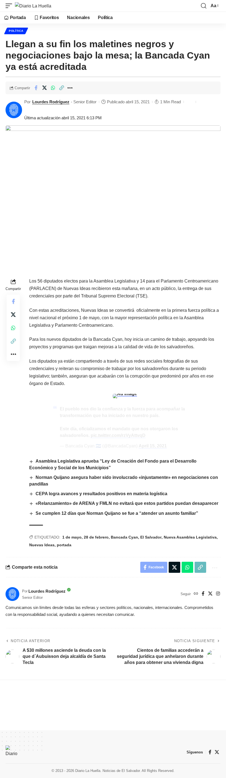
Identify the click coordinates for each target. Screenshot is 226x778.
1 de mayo (72, 537)
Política (16, 30)
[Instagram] (218, 594)
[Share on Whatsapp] (53, 87)
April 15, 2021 (153, 446)
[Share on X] (44, 87)
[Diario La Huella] (33, 6)
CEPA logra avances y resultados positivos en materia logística (101, 493)
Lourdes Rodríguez (50, 101)
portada (64, 545)
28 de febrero (96, 537)
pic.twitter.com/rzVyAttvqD (118, 435)
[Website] (196, 594)
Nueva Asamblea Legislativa (190, 537)
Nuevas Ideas (42, 545)
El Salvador (151, 537)
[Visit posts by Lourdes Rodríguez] (14, 110)
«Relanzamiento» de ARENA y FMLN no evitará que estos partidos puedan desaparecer (127, 503)
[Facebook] (203, 594)
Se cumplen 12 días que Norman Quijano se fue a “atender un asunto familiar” (117, 513)
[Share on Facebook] (36, 87)
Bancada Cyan (124, 537)
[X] (210, 594)
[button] (10, 6)
